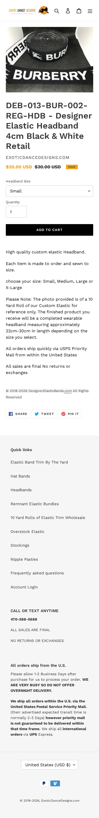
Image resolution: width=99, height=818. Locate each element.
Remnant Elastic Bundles (35, 504)
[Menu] (90, 10)
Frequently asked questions (37, 573)
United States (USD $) (47, 764)
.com (68, 391)
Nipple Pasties (24, 559)
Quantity (13, 202)
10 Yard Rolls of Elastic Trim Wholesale (48, 517)
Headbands (21, 490)
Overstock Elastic (27, 531)
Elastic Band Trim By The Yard (39, 462)
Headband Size (18, 181)
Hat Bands (20, 476)
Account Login (24, 587)
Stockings (20, 545)
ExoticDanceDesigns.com (60, 800)
